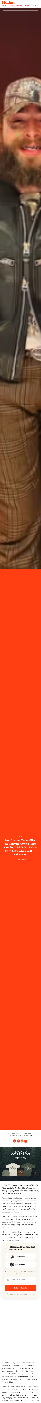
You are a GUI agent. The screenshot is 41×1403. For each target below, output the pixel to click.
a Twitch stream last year (17, 1386)
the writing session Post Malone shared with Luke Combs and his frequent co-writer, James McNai (20, 1368)
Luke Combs (11, 1203)
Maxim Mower (21, 859)
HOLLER (4, 5)
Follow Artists (20, 1288)
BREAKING (19, 5)
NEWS (11, 5)
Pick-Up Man (8, 1381)
